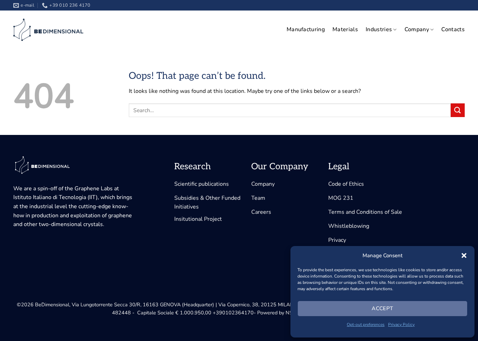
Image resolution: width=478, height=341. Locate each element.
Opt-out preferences (366, 324)
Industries (379, 29)
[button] (464, 255)
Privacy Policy (401, 324)
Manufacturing (306, 29)
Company (417, 29)
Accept (382, 308)
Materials (345, 29)
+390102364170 (233, 312)
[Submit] (458, 110)
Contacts (453, 29)
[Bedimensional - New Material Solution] (48, 30)
